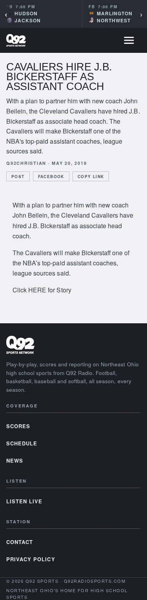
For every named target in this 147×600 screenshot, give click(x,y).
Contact (19, 542)
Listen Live (24, 501)
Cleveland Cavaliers (89, 215)
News (14, 460)
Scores (18, 426)
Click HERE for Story (42, 289)
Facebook (51, 176)
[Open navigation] (129, 40)
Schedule (21, 443)
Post (18, 176)
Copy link (91, 176)
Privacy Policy (30, 559)
